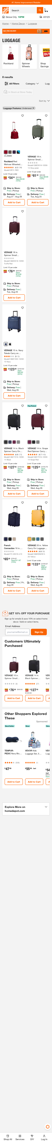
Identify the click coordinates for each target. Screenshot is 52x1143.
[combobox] (23, 10)
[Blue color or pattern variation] (38, 539)
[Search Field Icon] (40, 10)
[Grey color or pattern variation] (18, 442)
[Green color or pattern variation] (33, 539)
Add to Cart (14, 202)
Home (5, 23)
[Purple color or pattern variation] (14, 152)
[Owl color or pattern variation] (10, 152)
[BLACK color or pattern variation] (10, 539)
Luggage (32, 23)
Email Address (12, 626)
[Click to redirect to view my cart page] (46, 10)
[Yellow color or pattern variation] (29, 539)
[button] (44, 101)
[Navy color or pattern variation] (6, 344)
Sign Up (39, 632)
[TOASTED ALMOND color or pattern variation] (14, 539)
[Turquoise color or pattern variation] (18, 152)
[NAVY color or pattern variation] (6, 539)
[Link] (14, 159)
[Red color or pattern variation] (6, 152)
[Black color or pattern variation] (10, 344)
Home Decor (18, 23)
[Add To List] (22, 115)
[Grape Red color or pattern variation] (14, 442)
